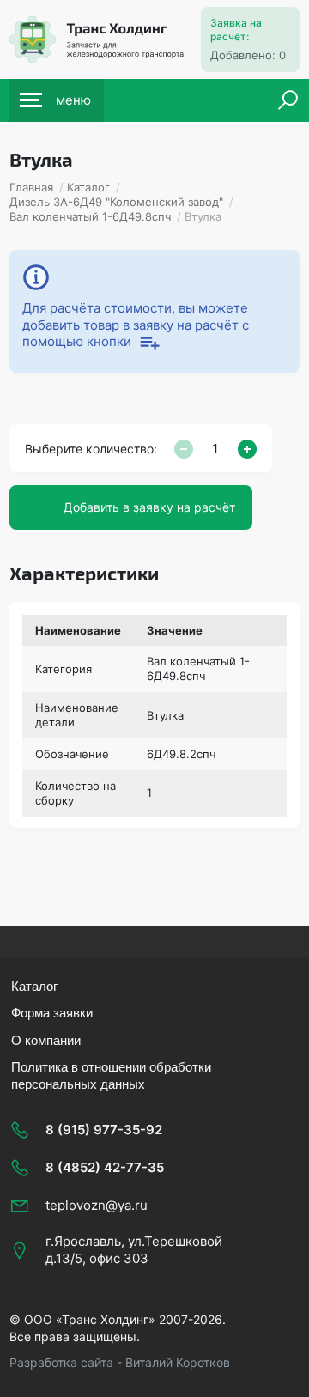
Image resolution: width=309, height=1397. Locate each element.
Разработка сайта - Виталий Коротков (119, 1362)
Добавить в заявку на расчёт (149, 507)
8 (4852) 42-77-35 (104, 1167)
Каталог (34, 986)
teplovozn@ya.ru (96, 1205)
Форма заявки (52, 1012)
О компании (46, 1040)
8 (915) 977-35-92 (103, 1129)
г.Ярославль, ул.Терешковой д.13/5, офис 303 (133, 1249)
